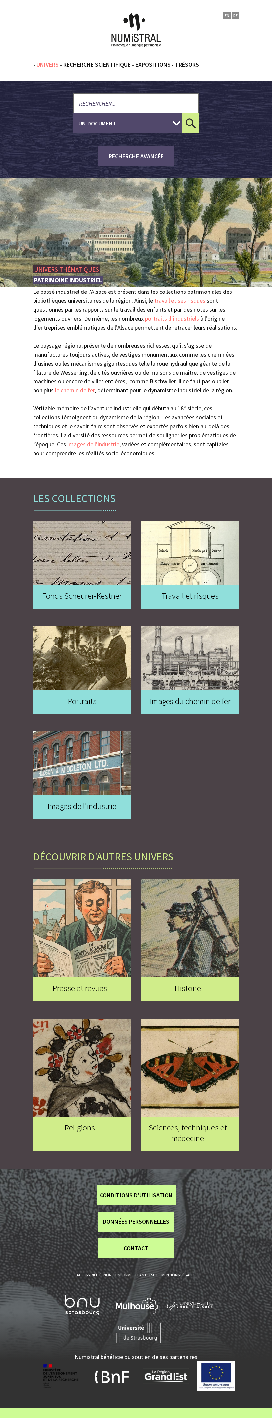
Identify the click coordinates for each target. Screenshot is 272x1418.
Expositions (152, 64)
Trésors (187, 64)
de (235, 15)
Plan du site (146, 1274)
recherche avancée (136, 156)
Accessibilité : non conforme (104, 1274)
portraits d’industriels (172, 318)
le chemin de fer (75, 390)
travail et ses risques (179, 300)
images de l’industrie (93, 444)
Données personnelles (136, 1221)
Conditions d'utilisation (136, 1195)
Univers (47, 64)
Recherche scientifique (97, 64)
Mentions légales (178, 1274)
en (227, 15)
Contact (136, 1248)
